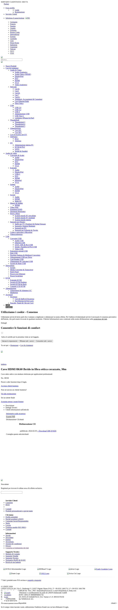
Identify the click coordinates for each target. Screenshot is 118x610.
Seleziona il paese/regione (15, 18)
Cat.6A (17, 93)
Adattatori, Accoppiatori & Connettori (28, 99)
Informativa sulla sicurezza (15, 414)
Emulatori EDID (16, 209)
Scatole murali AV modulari (25, 218)
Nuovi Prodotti (11, 66)
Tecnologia (10, 542)
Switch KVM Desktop (18, 282)
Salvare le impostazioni (9, 341)
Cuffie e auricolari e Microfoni (21, 232)
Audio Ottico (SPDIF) (23, 74)
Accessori (9, 295)
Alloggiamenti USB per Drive (21, 257)
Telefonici (13, 137)
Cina (12, 41)
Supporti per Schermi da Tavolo (26, 230)
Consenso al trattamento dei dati (17, 548)
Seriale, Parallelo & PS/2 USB (26, 247)
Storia (8, 523)
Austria (12, 28)
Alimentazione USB (22, 114)
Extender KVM (16, 280)
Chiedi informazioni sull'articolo (17, 410)
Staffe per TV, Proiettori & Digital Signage (30, 224)
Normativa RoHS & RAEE (16, 560)
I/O (11, 143)
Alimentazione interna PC (24, 145)
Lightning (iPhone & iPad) (24, 118)
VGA (17, 83)
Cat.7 (17, 95)
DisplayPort (19, 76)
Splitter (12, 184)
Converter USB (16, 239)
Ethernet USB (20, 243)
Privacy (8, 546)
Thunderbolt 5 (20, 126)
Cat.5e (17, 89)
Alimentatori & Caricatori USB (21, 261)
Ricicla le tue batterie (13, 562)
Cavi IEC (18, 133)
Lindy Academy (9, 306)
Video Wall (14, 207)
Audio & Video (15, 70)
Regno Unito (15, 32)
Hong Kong (14, 43)
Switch (12, 195)
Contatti (8, 509)
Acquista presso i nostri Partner (12, 402)
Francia (13, 24)
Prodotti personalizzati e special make (19, 511)
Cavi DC (18, 130)
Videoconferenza (16, 234)
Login (17, 10)
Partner (6, 4)
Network (13, 87)
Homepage (14, 345)
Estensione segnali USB (19, 251)
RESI (8, 505)
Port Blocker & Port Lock (24, 301)
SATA (17, 149)
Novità (8, 535)
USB (12, 105)
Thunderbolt (14, 120)
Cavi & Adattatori (12, 68)
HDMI (17, 81)
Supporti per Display (17, 222)
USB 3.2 (18, 110)
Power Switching (16, 276)
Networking (10, 266)
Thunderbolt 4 (20, 124)
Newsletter (9, 538)
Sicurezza (13, 297)
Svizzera (13, 30)
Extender (13, 168)
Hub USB (14, 253)
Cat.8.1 (17, 97)
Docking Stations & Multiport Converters (25, 255)
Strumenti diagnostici (17, 211)
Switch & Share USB (18, 263)
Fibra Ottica (19, 103)
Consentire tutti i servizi (44, 341)
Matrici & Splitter (16, 203)
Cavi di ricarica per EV (18, 135)
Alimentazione (15, 128)
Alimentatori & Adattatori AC (21, 290)
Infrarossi (18, 180)
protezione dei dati (100, 319)
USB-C (17, 174)
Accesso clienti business (9, 386)
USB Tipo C (19, 116)
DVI (16, 78)
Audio (17, 157)
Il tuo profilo (10, 8)
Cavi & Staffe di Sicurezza (24, 299)
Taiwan (13, 49)
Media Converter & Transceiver (21, 270)
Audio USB (19, 241)
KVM (8, 278)
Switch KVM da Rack (18, 284)
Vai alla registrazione (8, 394)
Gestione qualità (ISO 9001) (16, 527)
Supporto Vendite (12, 556)
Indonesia (13, 45)
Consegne (9, 503)
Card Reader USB (17, 259)
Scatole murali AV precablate (25, 216)
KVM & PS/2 (20, 147)
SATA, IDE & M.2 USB (24, 245)
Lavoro (8, 525)
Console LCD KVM (17, 286)
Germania (13, 22)
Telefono (18, 141)
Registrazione (20, 12)
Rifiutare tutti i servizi (27, 341)
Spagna (13, 26)
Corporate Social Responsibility (17, 521)
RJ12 (17, 139)
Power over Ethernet (17, 274)
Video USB (19, 249)
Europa (12, 37)
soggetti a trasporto (34, 580)
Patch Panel (14, 272)
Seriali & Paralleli (21, 151)
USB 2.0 (18, 108)
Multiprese (14, 293)
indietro (3, 364)
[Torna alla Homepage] (2, 57)
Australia (13, 39)
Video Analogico (21, 85)
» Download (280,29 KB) (46, 431)
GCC (12, 51)
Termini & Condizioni (14, 544)
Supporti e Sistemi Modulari (25, 226)
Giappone (13, 47)
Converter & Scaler (17, 155)
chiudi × (114, 603)
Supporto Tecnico (12, 558)
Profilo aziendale (12, 517)
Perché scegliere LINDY (15, 519)
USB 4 (17, 112)
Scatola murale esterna (23, 220)
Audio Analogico (21, 72)
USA (12, 53)
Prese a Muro (15, 214)
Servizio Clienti (11, 14)
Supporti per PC (21, 228)
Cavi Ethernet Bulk (22, 101)
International (14, 34)
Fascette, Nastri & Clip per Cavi (21, 303)
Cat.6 (17, 91)
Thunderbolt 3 (20, 122)
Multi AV (18, 201)
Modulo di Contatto (13, 554)
